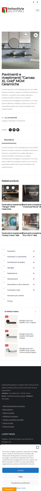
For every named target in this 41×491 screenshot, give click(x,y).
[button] (37, 447)
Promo (10, 301)
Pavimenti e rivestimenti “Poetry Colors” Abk (12, 234)
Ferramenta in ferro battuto (20, 284)
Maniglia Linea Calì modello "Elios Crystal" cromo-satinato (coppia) (27, 350)
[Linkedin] (17, 129)
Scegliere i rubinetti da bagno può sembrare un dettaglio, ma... (17, 440)
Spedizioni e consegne (10, 416)
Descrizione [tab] (9, 140)
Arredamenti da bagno (20, 262)
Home (4, 22)
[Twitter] (14, 129)
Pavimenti (20, 251)
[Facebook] (33, 2)
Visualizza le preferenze (20, 483)
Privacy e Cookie (20, 488)
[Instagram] (37, 2)
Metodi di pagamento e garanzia (14, 406)
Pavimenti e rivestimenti (20, 256)
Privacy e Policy (8, 423)
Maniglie (20, 267)
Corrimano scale (20, 289)
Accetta (20, 470)
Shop (10, 22)
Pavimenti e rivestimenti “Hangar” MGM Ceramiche (12, 207)
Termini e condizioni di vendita (13, 420)
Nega (21, 476)
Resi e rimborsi (8, 410)
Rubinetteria (20, 273)
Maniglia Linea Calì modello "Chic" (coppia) (27, 321)
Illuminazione (20, 278)
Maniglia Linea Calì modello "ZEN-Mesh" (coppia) (26, 336)
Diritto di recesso (8, 413)
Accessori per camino (15, 295)
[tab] (20, 312)
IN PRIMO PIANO (11, 312)
